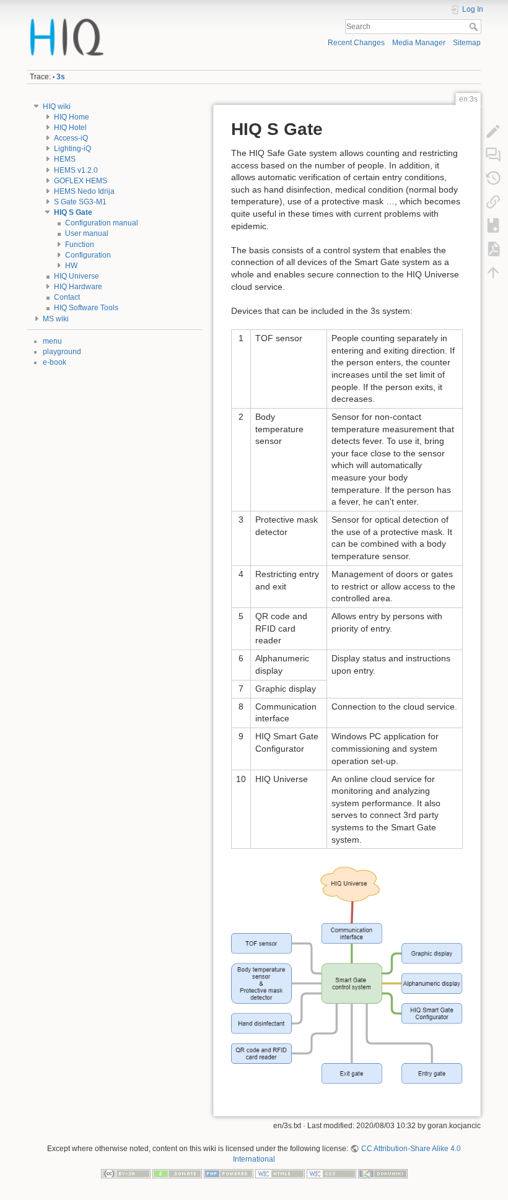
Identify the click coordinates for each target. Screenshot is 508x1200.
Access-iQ (71, 138)
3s (60, 76)
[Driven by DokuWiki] (383, 1173)
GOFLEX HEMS (80, 180)
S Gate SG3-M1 (80, 202)
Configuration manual (101, 223)
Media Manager (418, 42)
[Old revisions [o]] (493, 178)
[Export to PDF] (493, 249)
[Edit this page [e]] (493, 131)
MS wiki (56, 319)
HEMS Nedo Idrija (84, 191)
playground (62, 351)
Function (79, 244)
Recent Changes (356, 42)
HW (71, 265)
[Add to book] (493, 225)
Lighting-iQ (72, 148)
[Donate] (177, 1173)
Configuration (88, 255)
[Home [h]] (138, 20)
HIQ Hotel (70, 127)
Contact (67, 297)
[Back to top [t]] (493, 272)
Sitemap (467, 42)
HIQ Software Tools (86, 307)
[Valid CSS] (331, 1173)
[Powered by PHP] (228, 1173)
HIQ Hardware (78, 286)
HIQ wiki (57, 106)
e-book (54, 362)
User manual (86, 233)
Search (475, 26)
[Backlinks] (493, 202)
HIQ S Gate (73, 212)
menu (52, 341)
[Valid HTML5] (280, 1173)
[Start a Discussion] (493, 155)
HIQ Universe (76, 276)
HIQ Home (71, 117)
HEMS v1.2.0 (76, 170)
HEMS (65, 159)
